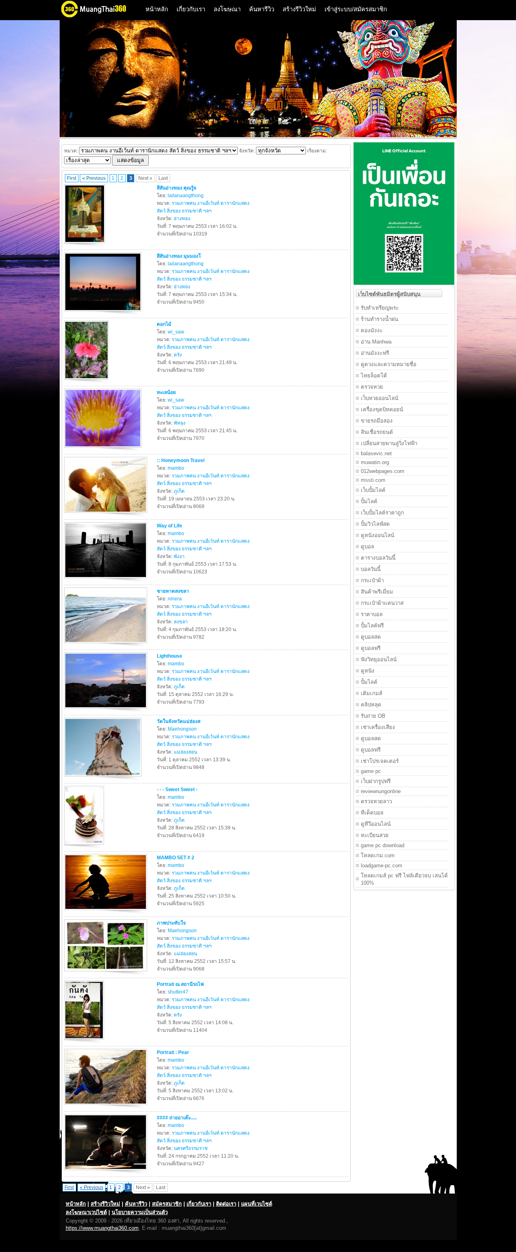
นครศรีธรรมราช (191, 1148)
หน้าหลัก (157, 9)
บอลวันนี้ (371, 569)
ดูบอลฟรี (371, 648)
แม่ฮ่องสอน (185, 752)
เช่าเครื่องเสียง (378, 727)
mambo (176, 468)
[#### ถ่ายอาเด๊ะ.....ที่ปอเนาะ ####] (106, 1172)
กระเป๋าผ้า (372, 580)
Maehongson (182, 729)
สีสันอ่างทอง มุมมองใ (179, 256)
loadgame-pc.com (381, 865)
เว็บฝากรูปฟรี (376, 781)
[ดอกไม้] (87, 381)
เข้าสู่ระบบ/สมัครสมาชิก (356, 9)
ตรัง (178, 355)
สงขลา (181, 622)
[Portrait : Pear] (106, 1106)
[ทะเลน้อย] (104, 449)
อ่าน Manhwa (376, 342)
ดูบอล (367, 547)
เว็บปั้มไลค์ (373, 490)
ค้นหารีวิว (261, 9)
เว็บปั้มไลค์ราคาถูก (382, 513)
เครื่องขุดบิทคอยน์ (382, 409)
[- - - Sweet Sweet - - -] (85, 846)
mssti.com (373, 480)
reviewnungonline (381, 791)
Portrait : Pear (173, 1052)
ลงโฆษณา (227, 9)
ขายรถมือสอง (377, 421)
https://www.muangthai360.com (102, 1228)
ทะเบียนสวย (375, 835)
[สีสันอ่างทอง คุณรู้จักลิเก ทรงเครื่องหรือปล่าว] (85, 245)
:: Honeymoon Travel (180, 460)
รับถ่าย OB (373, 716)
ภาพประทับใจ (171, 923)
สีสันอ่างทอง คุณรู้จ (176, 188)
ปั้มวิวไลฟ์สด (375, 524)
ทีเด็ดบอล (372, 813)
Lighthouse (169, 656)
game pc (371, 771)
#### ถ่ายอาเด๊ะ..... (177, 1118)
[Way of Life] (106, 580)
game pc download (382, 845)
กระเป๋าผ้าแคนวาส (382, 603)
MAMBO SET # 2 (175, 857)
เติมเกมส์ (371, 693)
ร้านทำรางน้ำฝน (379, 319)
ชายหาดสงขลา (173, 591)
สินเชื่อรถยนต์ (377, 432)
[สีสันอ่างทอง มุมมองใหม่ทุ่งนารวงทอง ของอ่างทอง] (104, 313)
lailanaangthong (186, 195)
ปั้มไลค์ (369, 501)
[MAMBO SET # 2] (106, 912)
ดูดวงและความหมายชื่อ (388, 364)
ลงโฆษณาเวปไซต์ (86, 1212)
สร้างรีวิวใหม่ (299, 9)
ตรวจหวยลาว (376, 801)
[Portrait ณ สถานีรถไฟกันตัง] (85, 1041)
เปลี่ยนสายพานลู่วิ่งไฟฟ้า (389, 443)
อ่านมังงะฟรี (375, 353)
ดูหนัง (368, 671)
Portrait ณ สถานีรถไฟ (180, 984)
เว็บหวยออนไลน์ (379, 398)
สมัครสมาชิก (167, 1204)
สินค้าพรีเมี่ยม (377, 592)
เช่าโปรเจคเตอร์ (380, 761)
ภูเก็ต (179, 491)
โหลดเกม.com (378, 855)
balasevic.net (376, 453)
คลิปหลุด (371, 705)
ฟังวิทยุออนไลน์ (379, 659)
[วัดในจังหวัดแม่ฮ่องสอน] (104, 778)
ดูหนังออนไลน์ (377, 535)
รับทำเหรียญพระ (380, 308)
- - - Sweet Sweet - (177, 789)
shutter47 (178, 992)
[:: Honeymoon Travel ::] (106, 514)
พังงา (179, 556)
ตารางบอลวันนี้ (378, 558)
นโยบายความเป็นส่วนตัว (140, 1212)
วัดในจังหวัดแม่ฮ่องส (178, 721)
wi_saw (176, 332)
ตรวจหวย (372, 387)
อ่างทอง (182, 218)
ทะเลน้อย (166, 392)
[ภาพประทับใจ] (106, 973)
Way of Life (169, 526)
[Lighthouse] (106, 710)
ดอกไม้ (164, 324)
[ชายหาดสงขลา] (106, 645)
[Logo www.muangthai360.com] (100, 16)
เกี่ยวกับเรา (191, 9)
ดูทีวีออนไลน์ (376, 824)
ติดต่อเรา (226, 1204)
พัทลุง (179, 423)
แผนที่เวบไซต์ (256, 1204)
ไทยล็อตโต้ (374, 376)
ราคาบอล (372, 614)
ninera (175, 599)
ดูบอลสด (371, 637)
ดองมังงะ (372, 330)
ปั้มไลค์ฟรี (372, 626)
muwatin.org (375, 462)
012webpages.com (382, 471)
